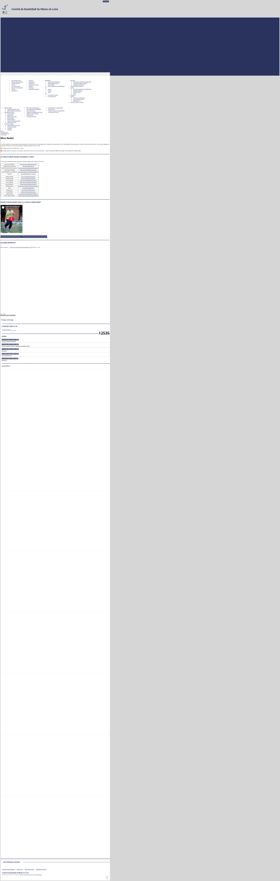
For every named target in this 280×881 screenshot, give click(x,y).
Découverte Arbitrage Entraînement (82, 82)
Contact (13, 89)
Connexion (105, 1)
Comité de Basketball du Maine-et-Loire (35, 9)
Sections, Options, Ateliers (77, 102)
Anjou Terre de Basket (17, 87)
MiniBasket (47, 80)
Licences (31, 80)
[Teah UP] (56, 826)
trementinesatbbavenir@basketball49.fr (28, 186)
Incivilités (9, 128)
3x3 (46, 93)
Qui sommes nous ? (16, 80)
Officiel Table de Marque (76, 86)
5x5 (46, 87)
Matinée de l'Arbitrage (78, 84)
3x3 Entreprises (52, 96)
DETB (74, 93)
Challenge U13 (76, 101)
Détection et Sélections (79, 98)
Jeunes (49, 89)
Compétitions (46, 77)
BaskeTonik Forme (12, 116)
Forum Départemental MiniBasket (56, 86)
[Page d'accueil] (5, 9)
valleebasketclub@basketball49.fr (28, 184)
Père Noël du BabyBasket (32, 107)
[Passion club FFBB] (56, 643)
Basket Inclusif (11, 119)
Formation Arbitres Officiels (80, 83)
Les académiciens (15, 86)
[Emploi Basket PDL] (56, 765)
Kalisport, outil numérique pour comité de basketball (31, 874)
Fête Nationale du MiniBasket (33, 109)
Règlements (32, 82)
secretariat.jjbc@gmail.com (28, 190)
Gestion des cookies (41, 869)
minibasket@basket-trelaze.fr (28, 174)
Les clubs (48, 105)
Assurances (31, 83)
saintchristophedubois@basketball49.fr (28, 168)
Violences (9, 129)
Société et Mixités (8, 124)
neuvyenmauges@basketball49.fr (28, 164)
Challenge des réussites (32, 113)
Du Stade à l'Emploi (31, 116)
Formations (71, 77)
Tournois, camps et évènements (56, 110)
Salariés (13, 84)
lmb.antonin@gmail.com (28, 166)
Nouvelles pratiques (9, 112)
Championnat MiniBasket (54, 82)
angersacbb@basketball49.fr (28, 178)
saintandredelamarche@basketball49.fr (28, 172)
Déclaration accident (34, 84)
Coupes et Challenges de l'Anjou (34, 112)
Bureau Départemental (17, 82)
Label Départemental (53, 83)
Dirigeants (73, 95)
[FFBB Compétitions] (56, 460)
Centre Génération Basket (13, 121)
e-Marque (31, 87)
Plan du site (19, 869)
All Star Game (29, 115)
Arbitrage (72, 80)
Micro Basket (10, 118)
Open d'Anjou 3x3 (30, 110)
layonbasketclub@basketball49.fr (28, 180)
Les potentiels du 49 (78, 99)
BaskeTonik (10, 115)
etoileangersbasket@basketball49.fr (28, 193)
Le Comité (12, 77)
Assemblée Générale (34, 89)
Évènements (27, 105)
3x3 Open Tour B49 (53, 95)
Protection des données (8, 869)
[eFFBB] (56, 704)
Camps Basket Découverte (14, 110)
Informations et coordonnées (55, 107)
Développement (6, 105)
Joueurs (72, 96)
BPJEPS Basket (77, 92)
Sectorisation (51, 109)
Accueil (4, 77)
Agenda (4, 336)
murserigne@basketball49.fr (28, 176)
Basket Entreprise (11, 122)
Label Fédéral (51, 84)
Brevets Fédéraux (77, 90)
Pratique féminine (11, 126)
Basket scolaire (8, 107)
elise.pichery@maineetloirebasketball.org (20, 247)
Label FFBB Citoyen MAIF (13, 125)
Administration (30, 77)
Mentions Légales (29, 869)
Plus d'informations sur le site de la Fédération (34, 236)
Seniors (49, 90)
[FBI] (56, 399)
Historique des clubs (53, 112)
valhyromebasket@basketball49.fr (28, 182)
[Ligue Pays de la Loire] (56, 521)
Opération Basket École (13, 109)
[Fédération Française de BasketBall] (56, 582)
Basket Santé (10, 113)
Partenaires (14, 90)
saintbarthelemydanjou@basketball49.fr (28, 195)
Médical (30, 86)
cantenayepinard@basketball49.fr (28, 170)
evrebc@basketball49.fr (28, 188)
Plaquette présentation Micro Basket (11, 236)
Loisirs (49, 92)
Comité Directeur (15, 83)
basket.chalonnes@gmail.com (28, 192)
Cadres (72, 87)
